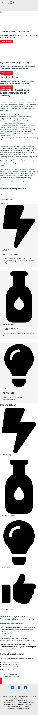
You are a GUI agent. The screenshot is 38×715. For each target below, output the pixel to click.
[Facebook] (25, 687)
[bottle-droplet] (19, 322)
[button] (19, 681)
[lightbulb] (19, 386)
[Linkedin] (12, 687)
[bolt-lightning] (19, 247)
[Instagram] (19, 687)
